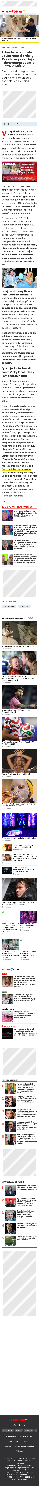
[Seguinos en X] (24, 1425)
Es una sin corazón (19, 294)
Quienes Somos (26, 1436)
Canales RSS (11, 1436)
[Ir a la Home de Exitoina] (16, 11)
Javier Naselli (24, 606)
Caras (18, 1430)
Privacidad (27, 1441)
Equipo (8, 1446)
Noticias (28, 1430)
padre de (21, 144)
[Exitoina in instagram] (14, 1425)
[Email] (21, 124)
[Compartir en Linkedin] (17, 124)
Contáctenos (13, 1441)
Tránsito (19, 1451)
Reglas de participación (24, 1446)
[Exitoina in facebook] (19, 1425)
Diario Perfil (7, 1430)
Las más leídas (10, 1080)
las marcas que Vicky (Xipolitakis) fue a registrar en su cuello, (19, 466)
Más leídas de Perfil (13, 1181)
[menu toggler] (2, 11)
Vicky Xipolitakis (9, 606)
